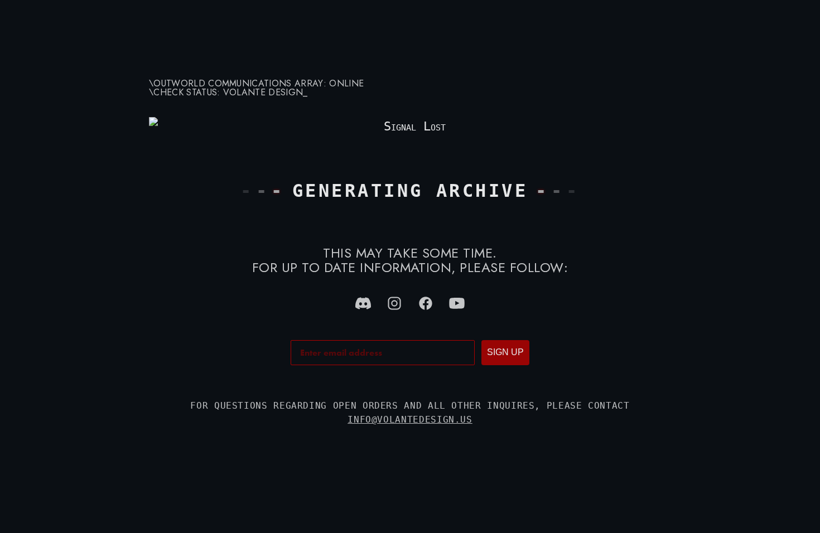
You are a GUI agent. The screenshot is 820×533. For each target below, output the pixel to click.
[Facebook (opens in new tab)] (425, 303)
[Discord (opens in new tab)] (363, 303)
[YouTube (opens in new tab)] (457, 303)
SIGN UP (505, 352)
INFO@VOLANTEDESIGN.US (410, 419)
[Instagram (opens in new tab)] (394, 303)
